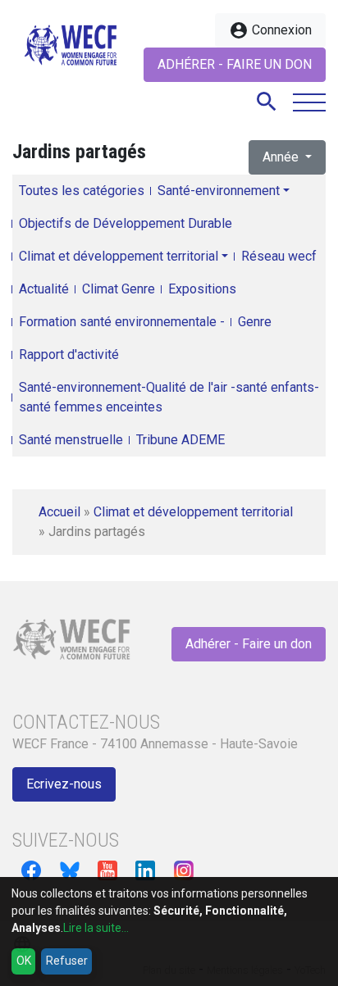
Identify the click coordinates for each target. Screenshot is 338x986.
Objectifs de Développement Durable (125, 223)
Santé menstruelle (71, 440)
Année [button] (282, 157)
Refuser (67, 960)
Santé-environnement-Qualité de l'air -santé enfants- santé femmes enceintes (169, 397)
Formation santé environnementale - (122, 321)
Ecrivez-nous (64, 784)
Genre (255, 321)
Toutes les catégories (81, 190)
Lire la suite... (96, 927)
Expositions (202, 289)
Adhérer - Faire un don (235, 64)
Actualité (44, 289)
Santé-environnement (219, 190)
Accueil (59, 512)
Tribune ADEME (180, 440)
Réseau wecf (279, 256)
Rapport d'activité (69, 354)
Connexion (270, 30)
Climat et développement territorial (118, 256)
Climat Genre (118, 289)
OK (23, 960)
